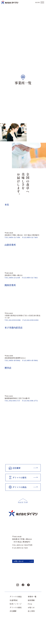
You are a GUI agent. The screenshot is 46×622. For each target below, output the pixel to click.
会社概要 (13, 611)
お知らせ (31, 607)
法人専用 (31, 611)
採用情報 (31, 600)
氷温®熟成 (14, 600)
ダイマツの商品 (16, 596)
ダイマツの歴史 (16, 607)
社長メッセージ (16, 604)
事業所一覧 (32, 596)
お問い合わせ (19, 561)
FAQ (30, 604)
